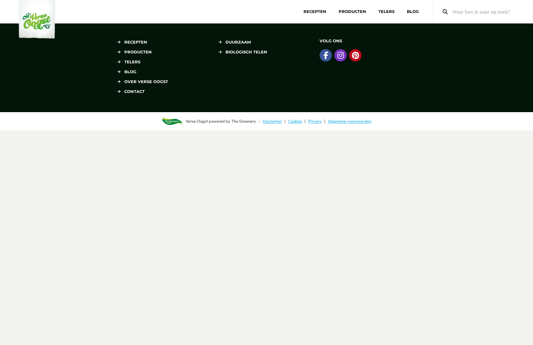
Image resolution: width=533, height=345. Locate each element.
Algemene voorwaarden (349, 121)
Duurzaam (238, 42)
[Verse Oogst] (37, 19)
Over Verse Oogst (146, 81)
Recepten (315, 11)
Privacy (315, 121)
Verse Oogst (197, 121)
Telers (386, 11)
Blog (413, 11)
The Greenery (243, 121)
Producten (352, 11)
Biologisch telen (246, 51)
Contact (134, 91)
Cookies (295, 121)
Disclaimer (272, 121)
